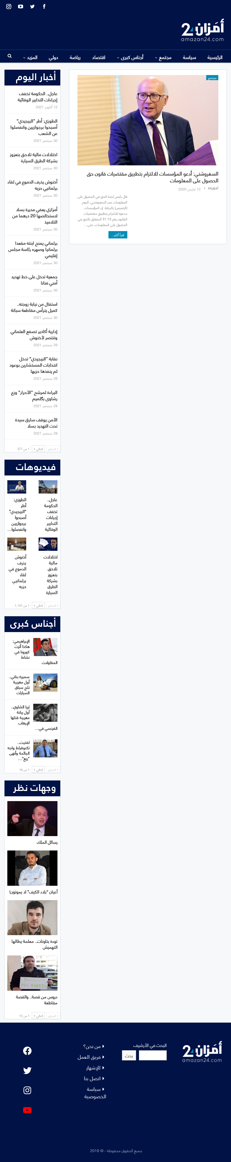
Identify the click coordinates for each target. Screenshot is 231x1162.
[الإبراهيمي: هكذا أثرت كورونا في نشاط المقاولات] (45, 647)
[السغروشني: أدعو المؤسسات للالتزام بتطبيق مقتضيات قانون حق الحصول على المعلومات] (147, 120)
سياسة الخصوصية (95, 1092)
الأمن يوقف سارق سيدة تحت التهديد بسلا (36, 422)
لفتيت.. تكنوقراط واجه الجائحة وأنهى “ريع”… (19, 750)
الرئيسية (215, 56)
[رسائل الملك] (32, 818)
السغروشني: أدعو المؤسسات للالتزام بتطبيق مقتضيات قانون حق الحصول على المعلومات (152, 176)
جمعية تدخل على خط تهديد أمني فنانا (34, 279)
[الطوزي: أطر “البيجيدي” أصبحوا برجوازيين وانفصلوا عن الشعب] (16, 487)
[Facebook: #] (27, 1050)
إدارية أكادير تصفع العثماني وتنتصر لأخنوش (34, 334)
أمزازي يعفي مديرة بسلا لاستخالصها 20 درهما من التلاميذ (34, 215)
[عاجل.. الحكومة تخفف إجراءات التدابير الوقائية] (48, 487)
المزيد (32, 56)
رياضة (75, 56)
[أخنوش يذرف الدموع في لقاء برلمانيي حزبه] (16, 544)
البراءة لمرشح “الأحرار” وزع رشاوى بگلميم (34, 395)
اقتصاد (98, 56)
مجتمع (165, 56)
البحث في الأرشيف (150, 1045)
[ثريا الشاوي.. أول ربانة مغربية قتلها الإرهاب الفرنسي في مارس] (45, 713)
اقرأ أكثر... (118, 234)
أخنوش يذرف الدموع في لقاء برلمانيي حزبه (32, 184)
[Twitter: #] (27, 1070)
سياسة (189, 56)
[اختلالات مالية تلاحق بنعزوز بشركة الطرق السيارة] (48, 544)
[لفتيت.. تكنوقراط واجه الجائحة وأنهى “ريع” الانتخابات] (45, 748)
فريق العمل (89, 1056)
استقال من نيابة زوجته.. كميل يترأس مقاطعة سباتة (34, 306)
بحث (129, 1055)
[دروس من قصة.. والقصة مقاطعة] (32, 973)
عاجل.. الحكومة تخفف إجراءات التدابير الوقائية (37, 96)
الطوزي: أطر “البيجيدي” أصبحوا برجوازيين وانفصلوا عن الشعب (33, 126)
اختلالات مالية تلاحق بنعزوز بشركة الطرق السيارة (33, 157)
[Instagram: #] (27, 1090)
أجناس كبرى (132, 56)
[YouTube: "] (27, 1110)
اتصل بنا (92, 1077)
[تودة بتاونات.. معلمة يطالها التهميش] (32, 917)
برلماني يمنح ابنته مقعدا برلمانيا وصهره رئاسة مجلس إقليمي (32, 248)
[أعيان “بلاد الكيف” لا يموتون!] (32, 868)
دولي (53, 56)
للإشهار (93, 1067)
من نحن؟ (92, 1045)
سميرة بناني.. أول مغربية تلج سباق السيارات (19, 684)
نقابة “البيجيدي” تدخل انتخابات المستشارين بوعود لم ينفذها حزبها (33, 364)
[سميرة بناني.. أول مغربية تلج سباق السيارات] (45, 683)
